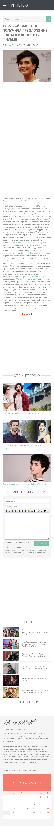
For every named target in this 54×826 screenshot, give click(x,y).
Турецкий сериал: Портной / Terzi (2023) (35, 679)
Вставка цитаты (38, 511)
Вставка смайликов (29, 511)
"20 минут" (28, 237)
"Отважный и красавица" (26, 279)
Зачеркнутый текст (15, 511)
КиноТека (19, 5)
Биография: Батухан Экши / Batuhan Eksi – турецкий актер (34, 655)
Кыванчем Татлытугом (30, 253)
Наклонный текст (9, 511)
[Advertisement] (27, 111)
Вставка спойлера (44, 511)
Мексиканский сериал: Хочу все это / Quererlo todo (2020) (35, 692)
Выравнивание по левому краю (19, 511)
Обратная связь (23, 729)
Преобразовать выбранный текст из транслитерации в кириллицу (41, 511)
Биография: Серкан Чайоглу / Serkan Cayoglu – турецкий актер (35, 667)
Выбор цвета (32, 511)
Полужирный (6, 511)
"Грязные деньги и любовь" (21, 242)
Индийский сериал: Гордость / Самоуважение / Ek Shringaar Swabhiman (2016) (34, 644)
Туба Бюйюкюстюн (30, 276)
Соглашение (8, 729)
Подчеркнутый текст (12, 511)
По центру (22, 511)
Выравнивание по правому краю (25, 511)
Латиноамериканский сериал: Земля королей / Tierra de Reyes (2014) (35, 632)
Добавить (41, 543)
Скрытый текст (35, 511)
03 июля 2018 (10, 45)
